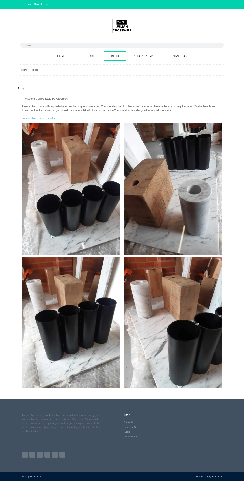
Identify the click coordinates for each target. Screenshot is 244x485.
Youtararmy (144, 56)
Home (61, 56)
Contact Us (177, 56)
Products (89, 56)
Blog (115, 56)
